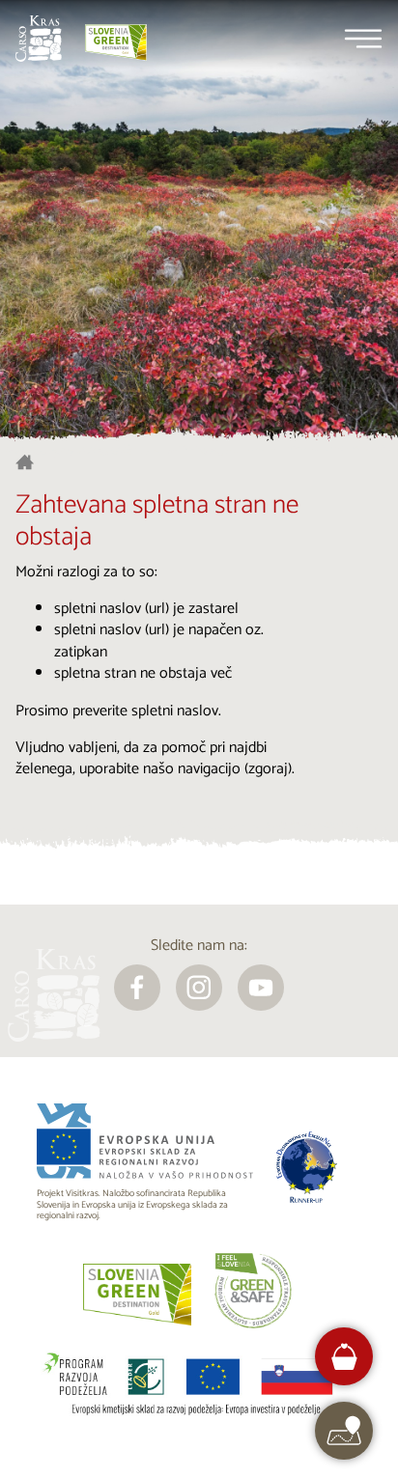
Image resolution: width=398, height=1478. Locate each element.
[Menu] (363, 38)
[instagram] (199, 987)
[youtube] (261, 987)
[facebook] (137, 987)
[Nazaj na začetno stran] (38, 38)
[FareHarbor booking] (344, 1357)
